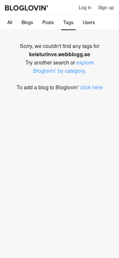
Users (89, 22)
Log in (85, 7)
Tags (68, 22)
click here (91, 87)
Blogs (27, 22)
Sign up (106, 7)
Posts (48, 22)
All (9, 22)
